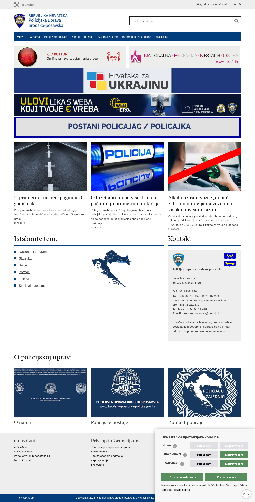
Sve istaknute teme (32, 285)
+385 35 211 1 (187, 295)
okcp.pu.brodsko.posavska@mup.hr (205, 331)
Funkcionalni (171, 454)
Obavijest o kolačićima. (176, 489)
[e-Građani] (31, 4)
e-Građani (20, 447)
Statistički (170, 463)
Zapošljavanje (99, 460)
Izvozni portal (22, 460)
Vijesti (21, 37)
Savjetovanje (99, 451)
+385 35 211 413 (196, 309)
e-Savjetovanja (23, 451)
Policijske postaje (55, 37)
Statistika (162, 37)
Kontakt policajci (82, 37)
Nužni (166, 445)
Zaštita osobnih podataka (107, 455)
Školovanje (98, 464)
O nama (35, 37)
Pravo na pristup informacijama (110, 447)
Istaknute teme (108, 37)
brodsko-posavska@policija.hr (202, 313)
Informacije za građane (136, 37)
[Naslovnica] (71, 21)
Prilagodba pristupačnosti (211, 4)
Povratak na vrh (26, 497)
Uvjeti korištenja (144, 497)
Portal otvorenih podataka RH (32, 455)
